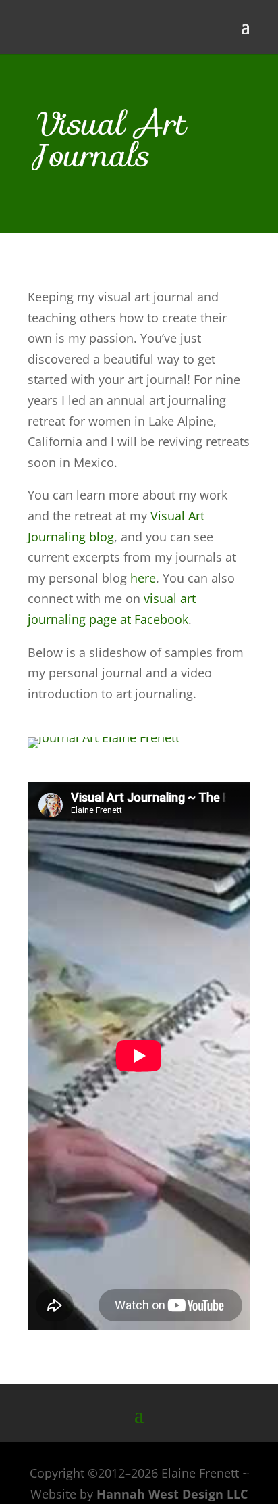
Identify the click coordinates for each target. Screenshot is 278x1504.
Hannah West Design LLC (172, 1494)
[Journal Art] (103, 737)
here (143, 578)
